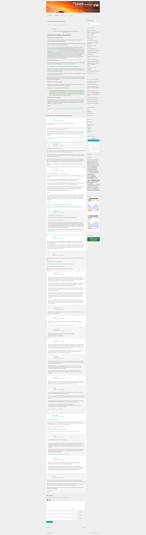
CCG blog (97, 163)
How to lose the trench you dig (92, 40)
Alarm (93, 161)
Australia (96, 161)
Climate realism (60, 108)
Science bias (93, 187)
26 (91, 149)
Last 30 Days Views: (90, 124)
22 (96, 147)
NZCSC (94, 182)
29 (96, 149)
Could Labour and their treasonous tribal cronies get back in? (93, 87)
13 (93, 145)
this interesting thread (53, 395)
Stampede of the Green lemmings (93, 61)
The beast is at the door (91, 72)
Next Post (84, 527)
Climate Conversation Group (93, 165)
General (52, 108)
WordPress (98, 532)
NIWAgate (89, 182)
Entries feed (89, 111)
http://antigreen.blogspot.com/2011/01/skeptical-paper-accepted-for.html (59, 204)
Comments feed (90, 113)
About (62, 15)
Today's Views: (90, 121)
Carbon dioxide (94, 162)
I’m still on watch (90, 38)
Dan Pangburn (89, 81)
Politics (91, 186)
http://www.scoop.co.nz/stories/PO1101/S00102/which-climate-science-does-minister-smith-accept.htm (64, 163)
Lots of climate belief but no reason (93, 70)
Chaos (88, 66)
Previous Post (49, 527)
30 (98, 149)
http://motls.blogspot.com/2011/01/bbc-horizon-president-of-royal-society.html (60, 264)
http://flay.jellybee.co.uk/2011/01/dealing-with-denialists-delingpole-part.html (61, 325)
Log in (88, 109)
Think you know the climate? (92, 59)
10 (88, 145)
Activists (88, 159)
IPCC (93, 179)
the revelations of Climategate (54, 47)
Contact (71, 15)
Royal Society (95, 186)
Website (80, 518)
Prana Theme (89, 532)
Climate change (91, 165)
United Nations (94, 188)
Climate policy (89, 167)
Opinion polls (56, 15)
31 (88, 151)
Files (66, 15)
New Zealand (91, 181)
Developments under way (91, 52)
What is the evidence (93, 190)
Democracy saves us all (91, 30)
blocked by (93, 239)
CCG (94, 163)
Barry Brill (89, 162)
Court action (93, 170)
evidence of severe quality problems (57, 50)
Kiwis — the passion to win (91, 36)
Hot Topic (95, 178)
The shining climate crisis (91, 48)
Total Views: (89, 127)
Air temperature (94, 159)
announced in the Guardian (67, 64)
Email (80, 515)
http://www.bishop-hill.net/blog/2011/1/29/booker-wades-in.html (59, 454)
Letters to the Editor (90, 34)
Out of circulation (90, 54)
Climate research (66, 108)
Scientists (96, 187)
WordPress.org (89, 115)
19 (91, 147)
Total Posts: (89, 130)
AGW (57, 108)
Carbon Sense (90, 163)
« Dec (88, 154)
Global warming (91, 177)
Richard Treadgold (57, 307)
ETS (95, 173)
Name (80, 511)
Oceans (88, 186)
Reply (48, 139)
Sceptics (78, 108)
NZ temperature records (93, 184)
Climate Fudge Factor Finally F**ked (93, 50)
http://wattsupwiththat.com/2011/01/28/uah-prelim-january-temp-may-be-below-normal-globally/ (63, 431)
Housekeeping (89, 179)
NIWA (98, 181)
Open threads (49, 15)
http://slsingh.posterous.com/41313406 (54, 409)
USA (98, 188)
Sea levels (89, 188)
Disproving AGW (71, 108)
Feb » (90, 154)
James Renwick (96, 179)
